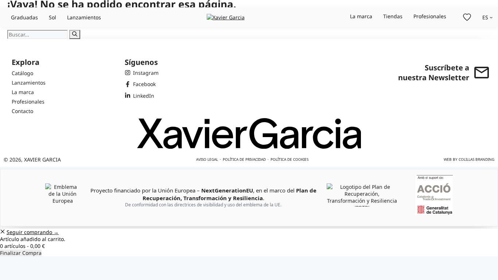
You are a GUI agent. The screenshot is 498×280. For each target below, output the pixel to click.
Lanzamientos (84, 17)
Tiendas (392, 16)
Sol (52, 17)
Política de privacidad (244, 159)
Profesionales (429, 16)
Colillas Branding (476, 159)
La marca (361, 16)
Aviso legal (207, 159)
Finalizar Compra (21, 252)
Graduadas (24, 17)
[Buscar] (74, 34)
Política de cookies (289, 159)
